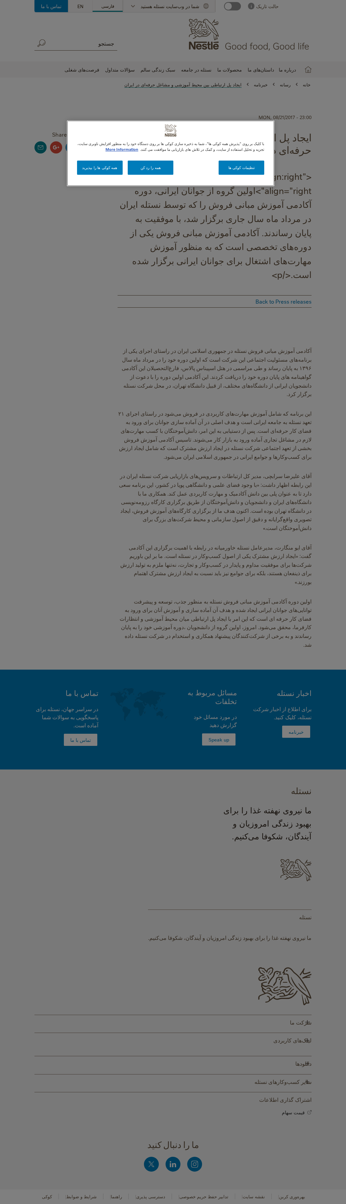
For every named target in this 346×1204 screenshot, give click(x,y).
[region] (170, 153)
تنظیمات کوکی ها (241, 167)
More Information (121, 149)
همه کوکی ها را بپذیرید (99, 167)
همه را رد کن (151, 167)
